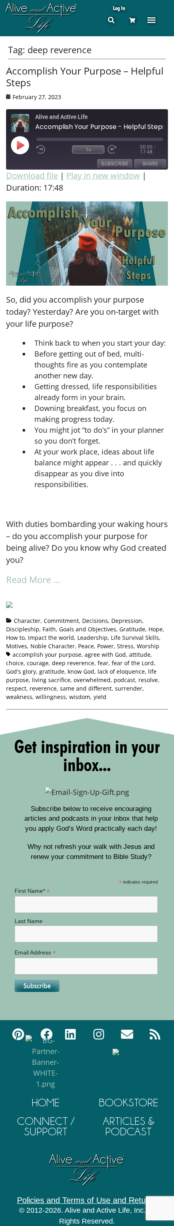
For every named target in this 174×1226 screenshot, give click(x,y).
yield (99, 697)
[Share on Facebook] (12, 608)
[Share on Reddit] (42, 595)
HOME (45, 1102)
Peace (86, 646)
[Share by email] (87, 595)
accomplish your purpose (47, 654)
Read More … (33, 579)
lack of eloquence (121, 671)
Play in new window (103, 175)
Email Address (35, 952)
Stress (125, 646)
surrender (128, 688)
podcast (124, 680)
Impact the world (51, 637)
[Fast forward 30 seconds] (124, 149)
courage (38, 663)
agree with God (105, 654)
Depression (126, 620)
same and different (86, 688)
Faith (49, 629)
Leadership (92, 637)
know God (81, 671)
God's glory (21, 671)
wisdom (79, 697)
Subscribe (114, 163)
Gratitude (132, 629)
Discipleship (22, 629)
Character (27, 620)
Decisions (95, 620)
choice (14, 663)
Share (150, 163)
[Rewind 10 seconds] (52, 149)
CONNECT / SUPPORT (45, 1126)
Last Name (28, 921)
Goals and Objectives (87, 629)
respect (16, 688)
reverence (43, 688)
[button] (111, 20)
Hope (156, 629)
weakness (19, 697)
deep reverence (73, 663)
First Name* (32, 891)
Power (105, 646)
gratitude (51, 671)
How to (15, 637)
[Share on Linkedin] (72, 595)
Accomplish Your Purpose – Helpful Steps (84, 76)
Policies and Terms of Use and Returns (87, 1200)
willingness (51, 697)
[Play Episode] (27, 145)
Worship (148, 646)
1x (88, 149)
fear (103, 663)
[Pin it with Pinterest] (57, 595)
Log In (119, 7)
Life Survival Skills (135, 637)
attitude (140, 654)
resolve (148, 680)
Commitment (61, 620)
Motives (16, 646)
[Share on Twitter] (27, 595)
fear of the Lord (133, 663)
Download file (32, 175)
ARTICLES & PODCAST (129, 1126)
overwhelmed (92, 680)
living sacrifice (51, 680)
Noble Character (52, 646)
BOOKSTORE (128, 1102)
